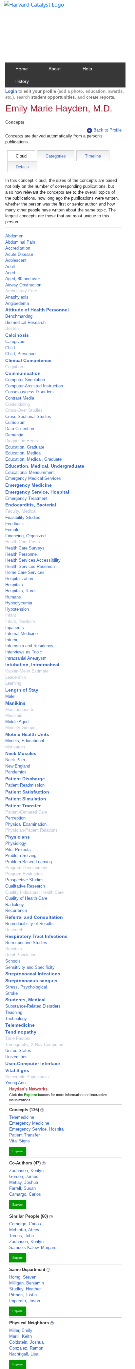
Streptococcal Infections (32, 973)
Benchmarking (18, 316)
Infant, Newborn (20, 621)
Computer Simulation (25, 379)
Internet (12, 639)
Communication (23, 373)
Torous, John (21, 1235)
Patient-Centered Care (26, 812)
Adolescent (16, 260)
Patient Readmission (25, 785)
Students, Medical (25, 999)
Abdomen (14, 235)
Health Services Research (30, 566)
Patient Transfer (23, 805)
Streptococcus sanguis (31, 980)
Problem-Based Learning (28, 861)
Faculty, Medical (20, 511)
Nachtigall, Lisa (23, 1354)
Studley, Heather (25, 1288)
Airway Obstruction (23, 284)
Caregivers (15, 341)
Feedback (14, 523)
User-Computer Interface (32, 1063)
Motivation (15, 747)
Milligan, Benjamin (26, 1283)
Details (22, 166)
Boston (12, 328)
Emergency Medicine (28, 485)
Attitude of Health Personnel (37, 309)
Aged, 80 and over (22, 278)
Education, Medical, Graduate (33, 459)
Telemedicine (20, 1025)
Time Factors (17, 1038)
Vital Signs (17, 1070)
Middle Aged (17, 721)
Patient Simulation (25, 798)
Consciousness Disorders (29, 391)
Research (14, 929)
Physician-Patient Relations (31, 830)
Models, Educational (24, 740)
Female (12, 529)
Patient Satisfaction (27, 792)
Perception (15, 818)
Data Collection (19, 428)
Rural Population (20, 954)
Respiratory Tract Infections (36, 936)
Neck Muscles (20, 753)
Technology (16, 1018)
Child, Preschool (20, 353)
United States (18, 1050)
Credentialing (17, 404)
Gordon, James (23, 1176)
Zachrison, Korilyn (26, 1170)
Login (11, 91)
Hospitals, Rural (20, 590)
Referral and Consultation (34, 917)
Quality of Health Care (26, 898)
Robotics (13, 948)
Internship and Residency (29, 645)
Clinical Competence (28, 360)
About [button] (54, 68)
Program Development (26, 867)
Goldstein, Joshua (26, 1342)
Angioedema (17, 303)
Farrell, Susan (22, 1188)
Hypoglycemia (18, 602)
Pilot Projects (18, 849)
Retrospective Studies (26, 942)
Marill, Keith (20, 1336)
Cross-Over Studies (24, 410)
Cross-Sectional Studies (28, 416)
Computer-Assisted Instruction (34, 385)
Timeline (93, 156)
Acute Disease (19, 254)
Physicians (17, 837)
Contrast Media (19, 398)
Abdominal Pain (20, 242)
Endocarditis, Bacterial (30, 504)
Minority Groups (20, 727)
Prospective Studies (24, 879)
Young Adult (16, 1082)
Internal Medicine (21, 633)
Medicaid (13, 715)
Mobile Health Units (27, 734)
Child (10, 347)
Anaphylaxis (17, 297)
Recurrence (16, 910)
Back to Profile (107, 130)
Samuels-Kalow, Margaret (33, 1247)
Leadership (15, 677)
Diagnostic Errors (21, 440)
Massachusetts (19, 709)
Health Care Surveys (25, 548)
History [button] (21, 81)
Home (21, 68)
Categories (56, 156)
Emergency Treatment (26, 498)
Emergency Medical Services (33, 478)
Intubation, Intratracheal (32, 664)
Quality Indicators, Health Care (34, 892)
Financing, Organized (25, 535)
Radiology (14, 904)
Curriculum (15, 422)
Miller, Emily (20, 1330)
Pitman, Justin (23, 1294)
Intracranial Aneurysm (26, 658)
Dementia (14, 434)
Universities (16, 1056)
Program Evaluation (24, 873)
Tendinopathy (20, 1032)
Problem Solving (20, 855)
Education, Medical (23, 453)
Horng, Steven (22, 1277)
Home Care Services (25, 572)
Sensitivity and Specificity (30, 967)
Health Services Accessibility (33, 560)
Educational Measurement (30, 472)
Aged (10, 272)
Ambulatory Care (21, 290)
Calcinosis (17, 335)
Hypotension (17, 609)
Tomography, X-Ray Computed (34, 1044)
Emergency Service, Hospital (37, 492)
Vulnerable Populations (27, 1076)
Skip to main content (27, 8)
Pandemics (16, 772)
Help (87, 68)
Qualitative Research (25, 886)
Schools (13, 961)
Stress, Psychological (26, 987)
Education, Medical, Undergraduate (44, 466)
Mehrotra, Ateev (24, 1229)
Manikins (15, 703)
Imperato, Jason (24, 1300)
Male (9, 696)
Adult (10, 266)
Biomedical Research (25, 322)
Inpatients (14, 627)
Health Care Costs (22, 541)
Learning (13, 683)
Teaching (13, 1012)
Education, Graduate (24, 447)
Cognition (14, 366)
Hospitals (14, 584)
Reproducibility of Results (29, 923)
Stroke (11, 993)
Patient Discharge (25, 778)
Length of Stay (21, 690)
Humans (13, 597)
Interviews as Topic (23, 651)
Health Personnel (21, 554)
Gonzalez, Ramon (26, 1348)
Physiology (15, 843)
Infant (10, 615)
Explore (17, 1151)
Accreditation (17, 248)
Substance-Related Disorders (33, 1006)
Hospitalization (19, 578)
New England (17, 766)
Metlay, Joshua (23, 1182)
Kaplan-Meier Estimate (26, 671)
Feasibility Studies (22, 517)
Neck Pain (15, 759)
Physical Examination (26, 824)
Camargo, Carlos (25, 1194)
